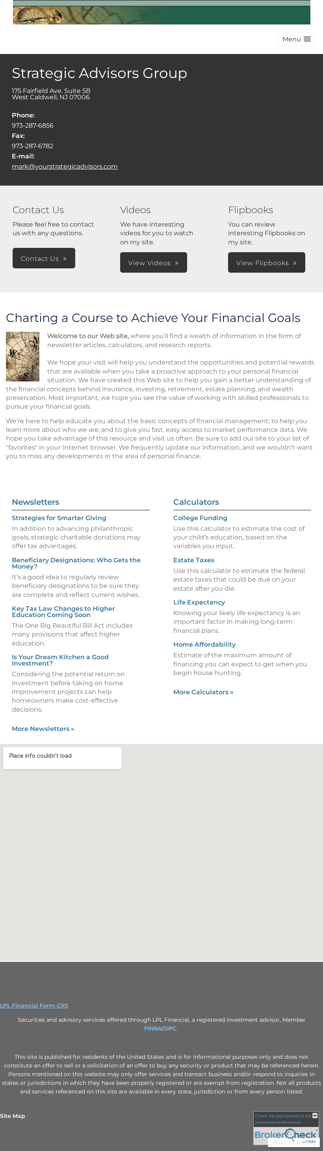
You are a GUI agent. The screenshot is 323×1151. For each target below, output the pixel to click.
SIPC (169, 1028)
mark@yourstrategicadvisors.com (65, 166)
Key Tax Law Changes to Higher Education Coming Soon (63, 612)
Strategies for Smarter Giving (59, 518)
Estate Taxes (193, 560)
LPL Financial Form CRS (34, 1005)
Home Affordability (204, 644)
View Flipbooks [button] (262, 263)
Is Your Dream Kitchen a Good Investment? (60, 660)
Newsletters (35, 502)
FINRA (153, 1028)
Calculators (196, 502)
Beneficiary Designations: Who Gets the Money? (76, 563)
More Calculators (203, 692)
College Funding (200, 518)
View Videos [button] (149, 263)
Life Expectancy (199, 602)
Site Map (12, 1115)
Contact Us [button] (40, 258)
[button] (296, 39)
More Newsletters (43, 729)
